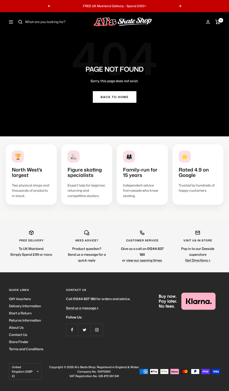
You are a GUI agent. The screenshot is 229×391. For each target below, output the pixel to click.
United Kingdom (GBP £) (22, 371)
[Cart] (217, 22)
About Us (16, 327)
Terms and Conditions (26, 349)
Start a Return (20, 313)
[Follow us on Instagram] (97, 330)
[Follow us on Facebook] (72, 330)
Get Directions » (197, 260)
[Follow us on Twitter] (84, 330)
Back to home (115, 97)
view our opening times (144, 260)
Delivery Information (25, 306)
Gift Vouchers (20, 298)
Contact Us (18, 334)
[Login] (208, 22)
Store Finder (18, 341)
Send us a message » (82, 308)
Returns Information (25, 320)
